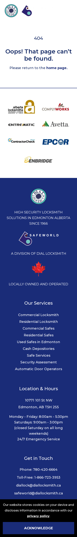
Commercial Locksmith (38, 315)
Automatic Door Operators (38, 369)
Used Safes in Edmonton (38, 342)
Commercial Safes (38, 328)
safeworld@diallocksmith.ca (38, 493)
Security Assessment (38, 362)
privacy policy (38, 516)
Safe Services (38, 355)
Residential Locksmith (38, 321)
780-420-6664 (45, 470)
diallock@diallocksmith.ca (38, 485)
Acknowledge (38, 528)
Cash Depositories (38, 348)
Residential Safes (38, 335)
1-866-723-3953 (47, 477)
